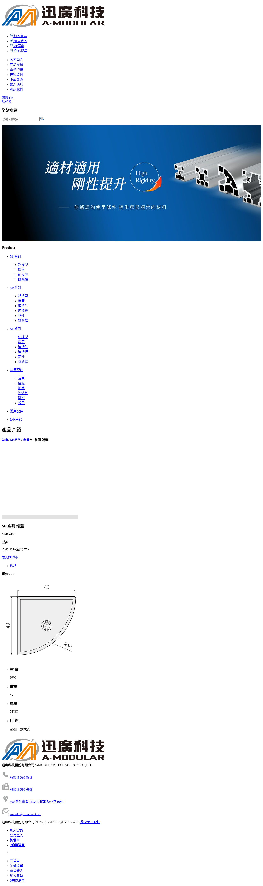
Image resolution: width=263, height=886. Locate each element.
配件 (21, 315)
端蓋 (21, 269)
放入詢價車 (10, 557)
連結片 (23, 393)
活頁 (21, 378)
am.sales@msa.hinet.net (25, 814)
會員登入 (20, 41)
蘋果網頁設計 (90, 822)
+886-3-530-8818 (21, 777)
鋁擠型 (23, 264)
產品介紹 (16, 64)
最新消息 (16, 84)
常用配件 (16, 411)
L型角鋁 (16, 419)
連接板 (23, 310)
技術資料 (16, 74)
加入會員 (20, 36)
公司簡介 (16, 60)
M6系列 (15, 287)
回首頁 (15, 861)
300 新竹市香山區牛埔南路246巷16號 (36, 801)
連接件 (23, 274)
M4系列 (15, 256)
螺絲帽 (23, 279)
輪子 (21, 403)
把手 (21, 388)
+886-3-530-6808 (21, 789)
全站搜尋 (20, 51)
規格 (13, 566)
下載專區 (16, 79)
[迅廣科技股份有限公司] (53, 25)
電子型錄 (16, 69)
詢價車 (18, 46)
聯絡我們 (16, 89)
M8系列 (15, 329)
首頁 (5, 440)
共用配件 (16, 370)
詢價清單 (16, 865)
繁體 (5, 97)
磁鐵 (21, 383)
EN (11, 97)
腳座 (21, 398)
